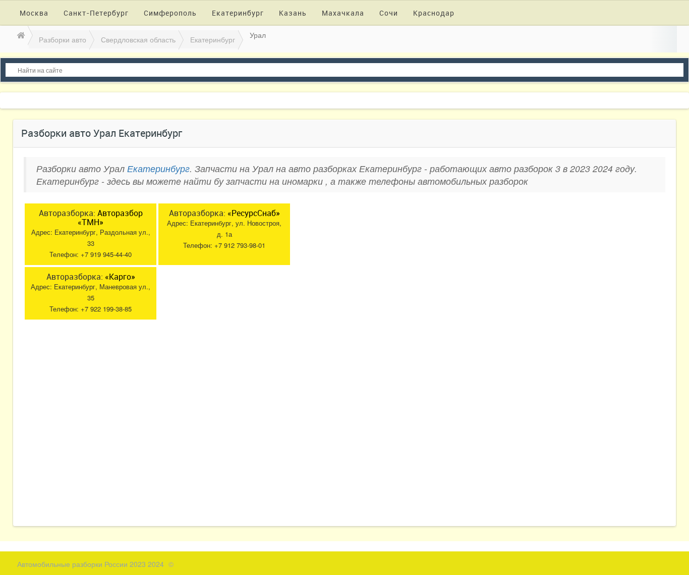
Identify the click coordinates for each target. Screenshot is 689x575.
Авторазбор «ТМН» (110, 217)
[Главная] (19, 35)
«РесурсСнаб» (253, 213)
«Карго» (120, 276)
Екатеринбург (158, 168)
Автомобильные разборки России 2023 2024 (90, 564)
